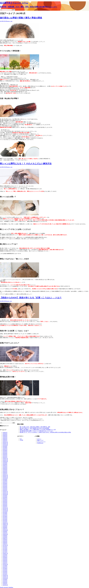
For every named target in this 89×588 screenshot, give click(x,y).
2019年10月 (5, 530)
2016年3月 (5, 560)
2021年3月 (5, 520)
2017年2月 (5, 550)
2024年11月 (5, 460)
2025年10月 (5, 444)
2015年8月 (5, 565)
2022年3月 (5, 504)
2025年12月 (5, 442)
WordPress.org (40, 443)
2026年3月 (5, 438)
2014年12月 (5, 575)
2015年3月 (5, 572)
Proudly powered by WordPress (6, 587)
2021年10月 (5, 510)
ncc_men (10, 21)
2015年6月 (5, 568)
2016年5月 (5, 558)
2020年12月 (5, 523)
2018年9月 (5, 535)
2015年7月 (5, 567)
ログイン (39, 438)
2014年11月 (5, 576)
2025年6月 (5, 450)
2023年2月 (5, 488)
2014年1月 (5, 583)
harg (8, 21)
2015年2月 (5, 574)
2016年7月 (5, 556)
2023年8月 (5, 480)
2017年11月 (5, 545)
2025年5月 (5, 451)
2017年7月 (5, 546)
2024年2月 (5, 472)
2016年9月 (5, 554)
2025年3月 (5, 454)
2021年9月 (5, 512)
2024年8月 (5, 464)
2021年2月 (5, 521)
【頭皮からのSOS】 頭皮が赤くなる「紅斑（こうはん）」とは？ (31, 297)
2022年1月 (5, 506)
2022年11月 (5, 493)
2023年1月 (5, 490)
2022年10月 (5, 494)
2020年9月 (5, 526)
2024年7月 (5, 465)
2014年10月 (5, 578)
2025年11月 (5, 443)
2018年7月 (5, 538)
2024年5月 (5, 468)
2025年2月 (5, 455)
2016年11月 (5, 553)
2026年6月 (5, 434)
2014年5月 (5, 580)
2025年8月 (5, 447)
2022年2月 (5, 505)
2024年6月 (5, 466)
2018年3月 (5, 541)
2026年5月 (5, 435)
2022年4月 (5, 502)
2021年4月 (5, 519)
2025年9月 (5, 446)
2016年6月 (5, 557)
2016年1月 (5, 563)
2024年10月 (5, 461)
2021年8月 (5, 513)
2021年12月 (5, 508)
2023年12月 (5, 475)
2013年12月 (5, 585)
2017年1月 (5, 552)
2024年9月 (5, 462)
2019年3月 (5, 532)
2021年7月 (5, 515)
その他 (21, 440)
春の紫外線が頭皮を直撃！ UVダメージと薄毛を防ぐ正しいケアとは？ (36, 431)
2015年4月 (5, 571)
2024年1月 (5, 473)
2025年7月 (5, 449)
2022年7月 (5, 498)
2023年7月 (5, 482)
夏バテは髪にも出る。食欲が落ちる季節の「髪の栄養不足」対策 (35, 426)
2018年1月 (5, 543)
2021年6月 (5, 516)
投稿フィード (40, 440)
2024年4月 (5, 469)
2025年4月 (5, 453)
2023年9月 (5, 479)
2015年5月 (5, 569)
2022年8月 (5, 497)
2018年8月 (5, 537)
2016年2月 (5, 561)
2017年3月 (5, 549)
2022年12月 (5, 491)
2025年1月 (5, 457)
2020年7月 (5, 528)
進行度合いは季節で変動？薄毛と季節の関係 (21, 18)
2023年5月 (5, 484)
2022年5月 (5, 501)
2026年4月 (5, 436)
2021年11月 (5, 509)
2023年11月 (5, 476)
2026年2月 (5, 439)
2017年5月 (5, 547)
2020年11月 (5, 524)
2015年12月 (5, 564)
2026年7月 (5, 432)
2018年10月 (5, 534)
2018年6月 (5, 539)
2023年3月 (5, 487)
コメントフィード (41, 441)
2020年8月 (5, 527)
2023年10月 (5, 477)
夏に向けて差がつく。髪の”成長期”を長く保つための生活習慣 (34, 428)
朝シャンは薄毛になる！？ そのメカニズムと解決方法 (26, 163)
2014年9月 (5, 579)
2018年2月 (5, 542)
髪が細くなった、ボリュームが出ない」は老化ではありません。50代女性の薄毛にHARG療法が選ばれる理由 (45, 432)
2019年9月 (5, 531)
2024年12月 (5, 458)
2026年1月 (5, 440)
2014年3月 (5, 582)
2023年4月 (5, 486)
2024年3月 (5, 471)
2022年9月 (5, 495)
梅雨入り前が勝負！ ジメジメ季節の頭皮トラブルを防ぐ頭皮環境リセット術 (38, 429)
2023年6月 (5, 483)
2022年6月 (5, 499)
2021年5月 (5, 517)
